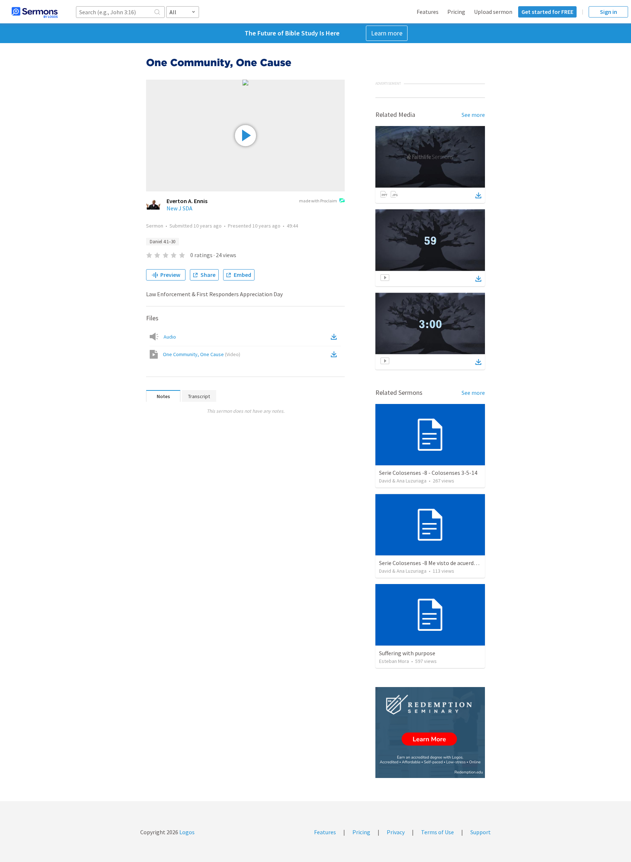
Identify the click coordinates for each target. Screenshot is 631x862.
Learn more (386, 33)
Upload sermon (493, 11)
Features (428, 11)
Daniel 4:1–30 (162, 242)
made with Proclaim (318, 200)
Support (480, 832)
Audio (170, 336)
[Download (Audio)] (335, 336)
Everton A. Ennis (187, 201)
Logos (186, 832)
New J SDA (179, 208)
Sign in (608, 11)
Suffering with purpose (407, 653)
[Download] (478, 195)
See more (473, 114)
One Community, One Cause (201, 354)
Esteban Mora (394, 661)
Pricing (456, 11)
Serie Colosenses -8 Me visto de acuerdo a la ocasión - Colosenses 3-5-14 (468, 563)
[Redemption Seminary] (430, 732)
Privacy (396, 832)
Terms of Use (437, 832)
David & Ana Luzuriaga (403, 480)
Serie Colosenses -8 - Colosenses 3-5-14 (428, 472)
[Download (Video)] (335, 354)
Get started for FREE (547, 11)
